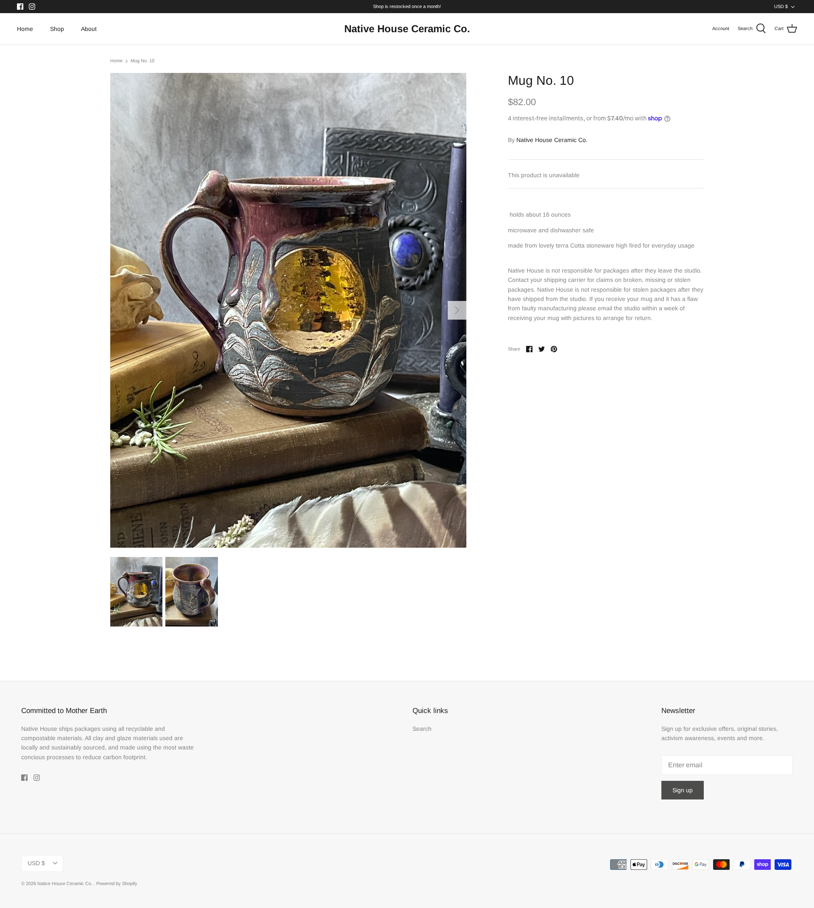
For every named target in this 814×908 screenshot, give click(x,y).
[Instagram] (32, 6)
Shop (57, 28)
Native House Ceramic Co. (552, 139)
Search (422, 728)
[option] (288, 310)
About (89, 28)
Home (25, 28)
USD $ (781, 6)
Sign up (682, 790)
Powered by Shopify (116, 883)
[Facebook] (20, 6)
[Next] (457, 310)
